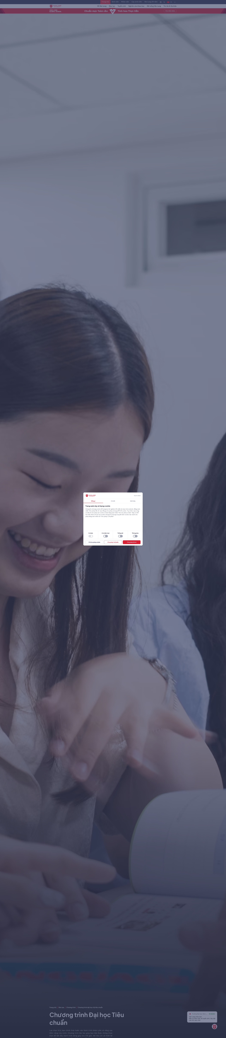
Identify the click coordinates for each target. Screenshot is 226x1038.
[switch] (90, 536)
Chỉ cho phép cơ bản (94, 542)
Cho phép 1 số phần (112, 542)
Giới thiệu (133, 501)
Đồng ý (93, 501)
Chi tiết (113, 501)
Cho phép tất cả (131, 542)
